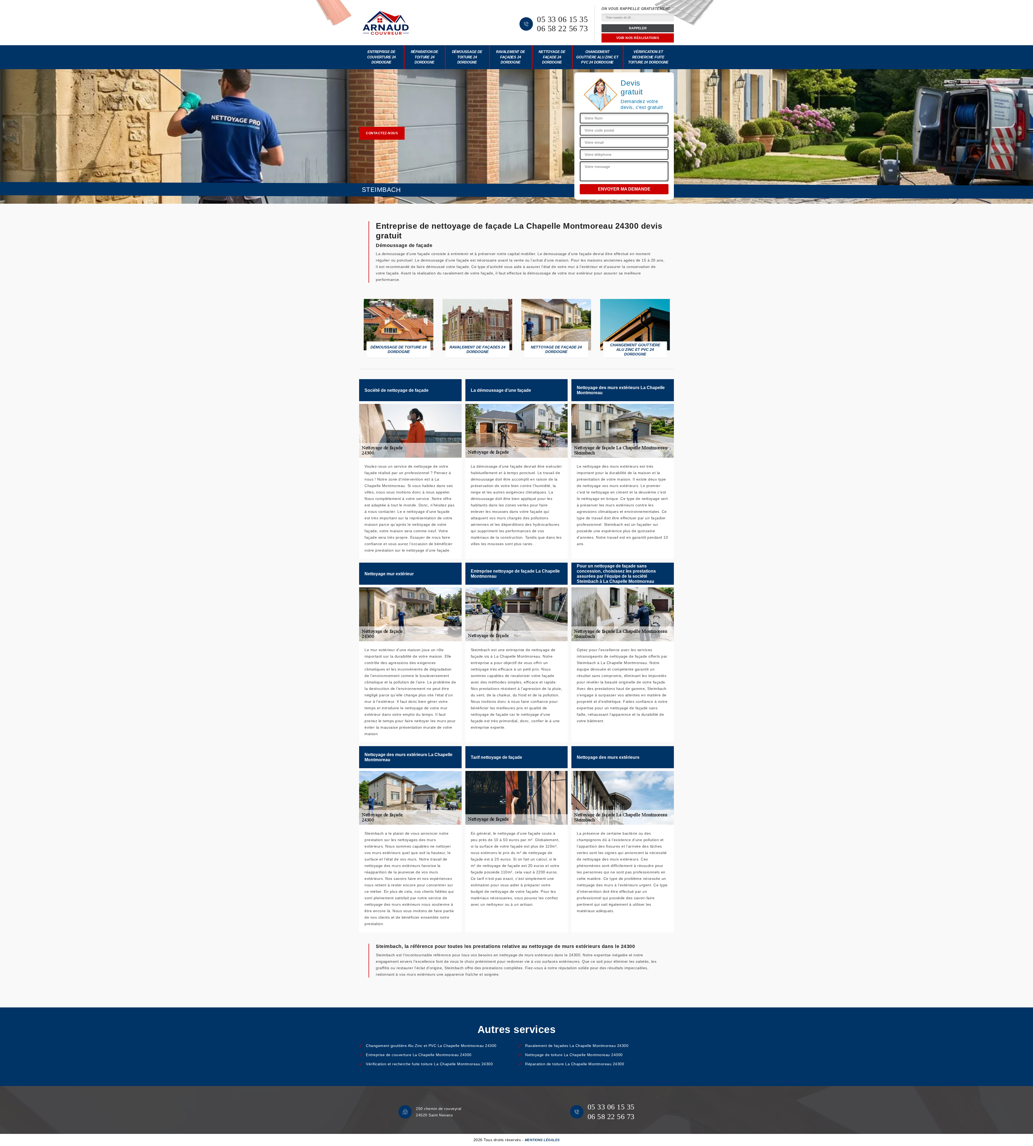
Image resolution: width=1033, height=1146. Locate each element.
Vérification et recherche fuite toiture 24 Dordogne (648, 57)
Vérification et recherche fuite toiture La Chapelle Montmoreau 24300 (429, 1064)
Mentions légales (542, 1140)
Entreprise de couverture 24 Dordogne (381, 57)
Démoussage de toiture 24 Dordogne (467, 57)
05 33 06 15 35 (562, 19)
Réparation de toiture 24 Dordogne (424, 57)
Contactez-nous (382, 133)
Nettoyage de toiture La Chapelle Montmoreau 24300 (574, 1055)
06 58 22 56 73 (562, 28)
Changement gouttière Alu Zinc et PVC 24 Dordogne (597, 57)
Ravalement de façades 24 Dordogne (510, 57)
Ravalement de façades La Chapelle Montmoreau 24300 (576, 1045)
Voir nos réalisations (637, 38)
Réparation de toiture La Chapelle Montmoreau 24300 (574, 1064)
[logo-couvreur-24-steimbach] (385, 22)
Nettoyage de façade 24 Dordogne (552, 57)
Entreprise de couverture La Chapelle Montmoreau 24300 (419, 1055)
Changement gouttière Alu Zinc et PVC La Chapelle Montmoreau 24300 (431, 1045)
